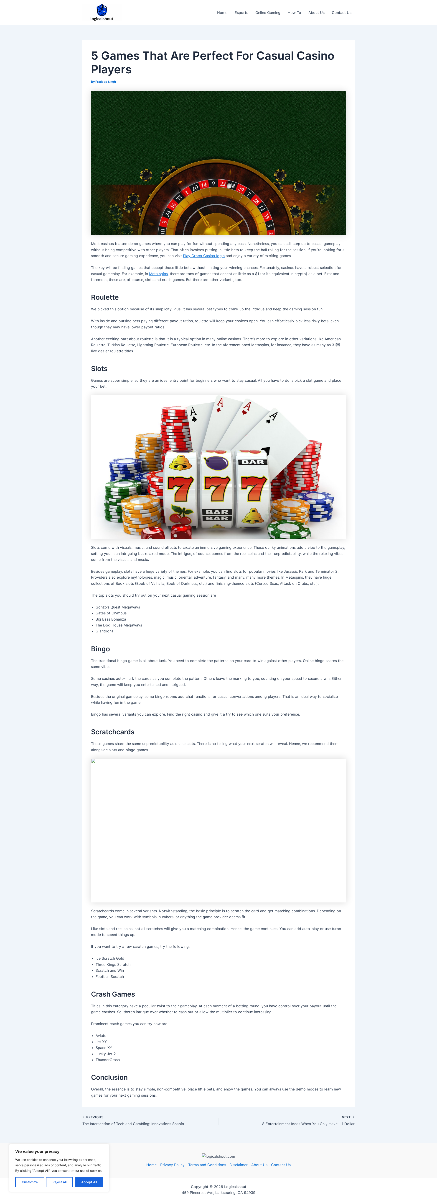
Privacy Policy (172, 1164)
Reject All (59, 1182)
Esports (241, 12)
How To (294, 12)
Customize (30, 1182)
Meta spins (158, 273)
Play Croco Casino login (204, 255)
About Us (316, 12)
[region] (59, 1168)
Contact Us (341, 12)
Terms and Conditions (207, 1164)
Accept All (89, 1182)
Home (222, 12)
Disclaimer (239, 1164)
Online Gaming (267, 12)
